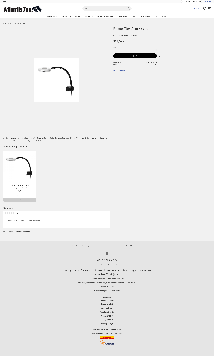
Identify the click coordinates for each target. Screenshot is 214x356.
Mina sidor (198, 9)
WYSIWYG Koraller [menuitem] (105, 16)
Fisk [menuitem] (133, 16)
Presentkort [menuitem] (161, 16)
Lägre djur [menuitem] (122, 16)
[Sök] (129, 8)
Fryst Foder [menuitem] (145, 16)
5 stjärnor (13, 213)
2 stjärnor (7, 213)
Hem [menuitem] (4, 1)
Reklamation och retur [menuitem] (99, 246)
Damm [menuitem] (77, 16)
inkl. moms (207, 1)
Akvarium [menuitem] (89, 16)
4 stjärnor (11, 213)
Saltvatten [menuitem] (52, 16)
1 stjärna (5, 213)
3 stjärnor (9, 213)
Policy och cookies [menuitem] (117, 246)
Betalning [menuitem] (85, 246)
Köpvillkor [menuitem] (75, 246)
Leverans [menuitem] (141, 246)
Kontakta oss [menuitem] (131, 246)
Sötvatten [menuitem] (66, 16)
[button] (204, 8)
